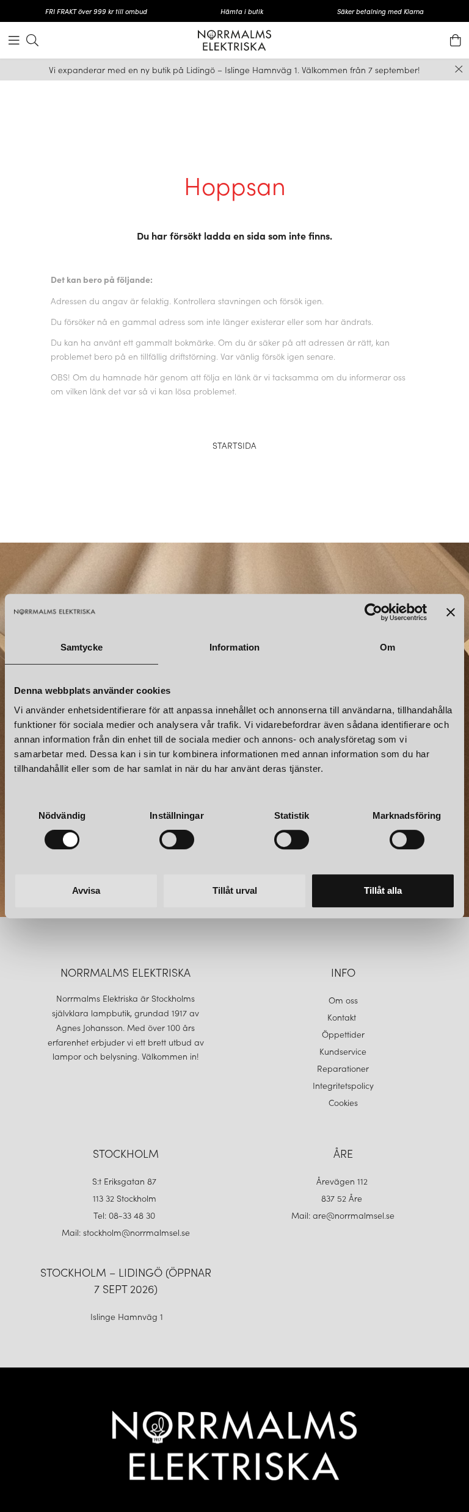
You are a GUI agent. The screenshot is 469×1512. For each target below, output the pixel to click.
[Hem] (234, 40)
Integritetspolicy (343, 1085)
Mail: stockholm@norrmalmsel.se (126, 1232)
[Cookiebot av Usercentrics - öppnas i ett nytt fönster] (373, 612)
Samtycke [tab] (81, 647)
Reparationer (343, 1068)
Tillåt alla (383, 890)
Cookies (343, 1102)
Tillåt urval (235, 890)
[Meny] (14, 40)
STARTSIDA (234, 445)
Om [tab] (387, 647)
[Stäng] (459, 69)
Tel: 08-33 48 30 (125, 1215)
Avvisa (86, 890)
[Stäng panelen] (450, 612)
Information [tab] (234, 647)
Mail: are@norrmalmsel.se (342, 1215)
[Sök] (32, 40)
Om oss (343, 1000)
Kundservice (342, 1051)
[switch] (176, 839)
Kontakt (342, 1017)
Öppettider (343, 1034)
